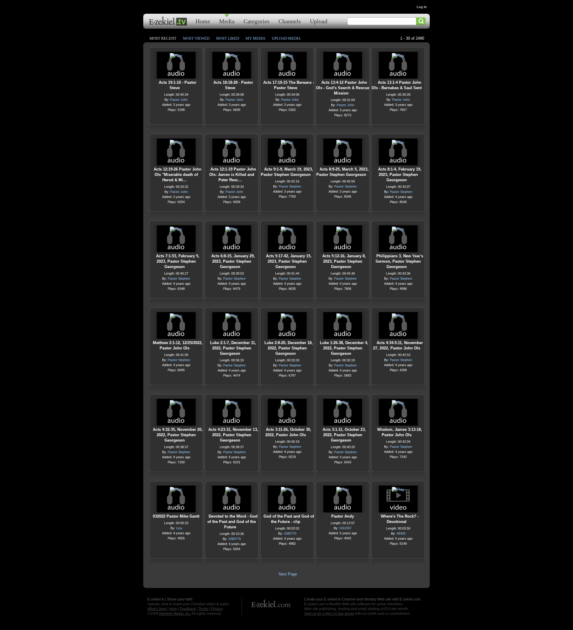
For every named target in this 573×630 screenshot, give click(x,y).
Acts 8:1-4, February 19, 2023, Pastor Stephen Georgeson (399, 174)
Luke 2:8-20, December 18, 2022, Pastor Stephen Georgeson (288, 348)
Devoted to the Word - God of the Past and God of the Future (232, 521)
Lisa (179, 528)
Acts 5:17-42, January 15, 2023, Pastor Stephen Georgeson (289, 261)
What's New (157, 609)
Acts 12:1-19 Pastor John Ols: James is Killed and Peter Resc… (232, 174)
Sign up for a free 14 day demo (329, 614)
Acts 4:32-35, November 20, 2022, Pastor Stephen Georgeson (178, 434)
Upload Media (286, 38)
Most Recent (163, 38)
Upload (318, 21)
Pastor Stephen (290, 186)
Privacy (217, 609)
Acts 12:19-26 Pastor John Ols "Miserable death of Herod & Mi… (177, 174)
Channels (289, 21)
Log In (422, 7)
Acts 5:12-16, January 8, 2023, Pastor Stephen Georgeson (344, 261)
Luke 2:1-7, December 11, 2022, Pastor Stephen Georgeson (233, 348)
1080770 (234, 539)
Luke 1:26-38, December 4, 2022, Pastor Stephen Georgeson (344, 348)
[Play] (176, 57)
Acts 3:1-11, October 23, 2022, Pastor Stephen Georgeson (344, 434)
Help (173, 609)
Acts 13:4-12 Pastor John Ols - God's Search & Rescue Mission (342, 87)
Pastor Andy (342, 516)
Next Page (288, 574)
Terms (203, 609)
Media (227, 21)
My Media (255, 38)
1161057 (345, 528)
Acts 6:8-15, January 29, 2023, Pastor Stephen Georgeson (233, 261)
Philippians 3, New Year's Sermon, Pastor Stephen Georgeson (399, 261)
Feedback (188, 609)
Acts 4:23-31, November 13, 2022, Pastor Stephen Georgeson (233, 434)
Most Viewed (196, 38)
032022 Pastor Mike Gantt (176, 516)
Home (202, 21)
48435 (401, 533)
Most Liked (227, 38)
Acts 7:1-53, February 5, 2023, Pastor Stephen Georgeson (177, 261)
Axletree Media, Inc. (175, 614)
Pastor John (179, 99)
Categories (256, 21)
